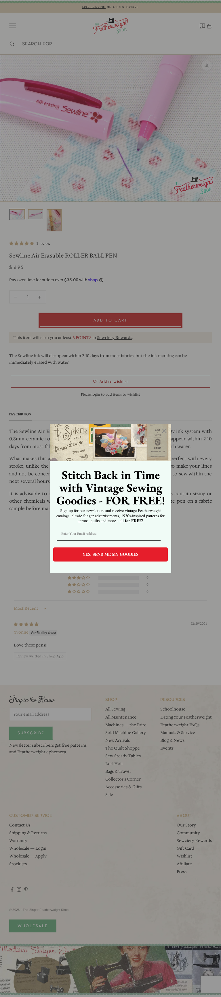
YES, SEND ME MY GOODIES (110, 554)
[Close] (164, 431)
